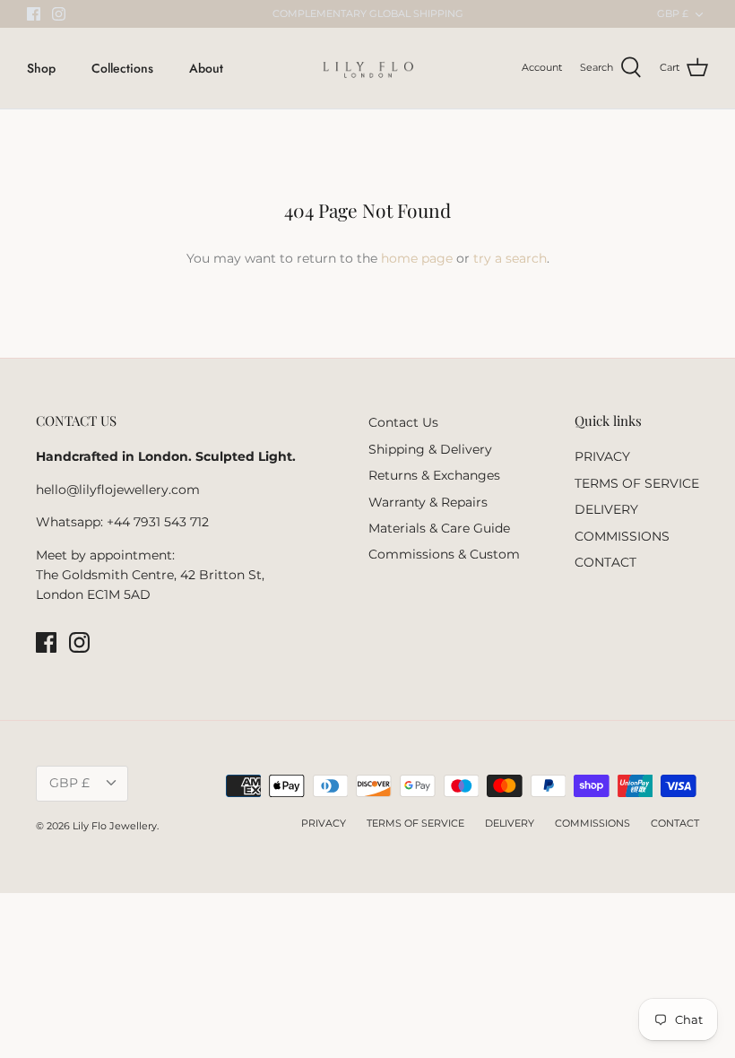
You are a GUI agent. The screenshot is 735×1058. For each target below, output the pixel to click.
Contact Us (403, 422)
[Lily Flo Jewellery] (368, 68)
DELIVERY (606, 509)
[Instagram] (58, 14)
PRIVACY (602, 456)
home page (417, 258)
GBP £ (672, 13)
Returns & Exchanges (434, 475)
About (206, 68)
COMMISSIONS (622, 536)
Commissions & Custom (444, 554)
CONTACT (605, 562)
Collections (122, 68)
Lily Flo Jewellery (115, 826)
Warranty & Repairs (428, 502)
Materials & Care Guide (439, 528)
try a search (510, 258)
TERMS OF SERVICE (637, 483)
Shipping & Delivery (430, 449)
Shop (41, 68)
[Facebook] (33, 14)
